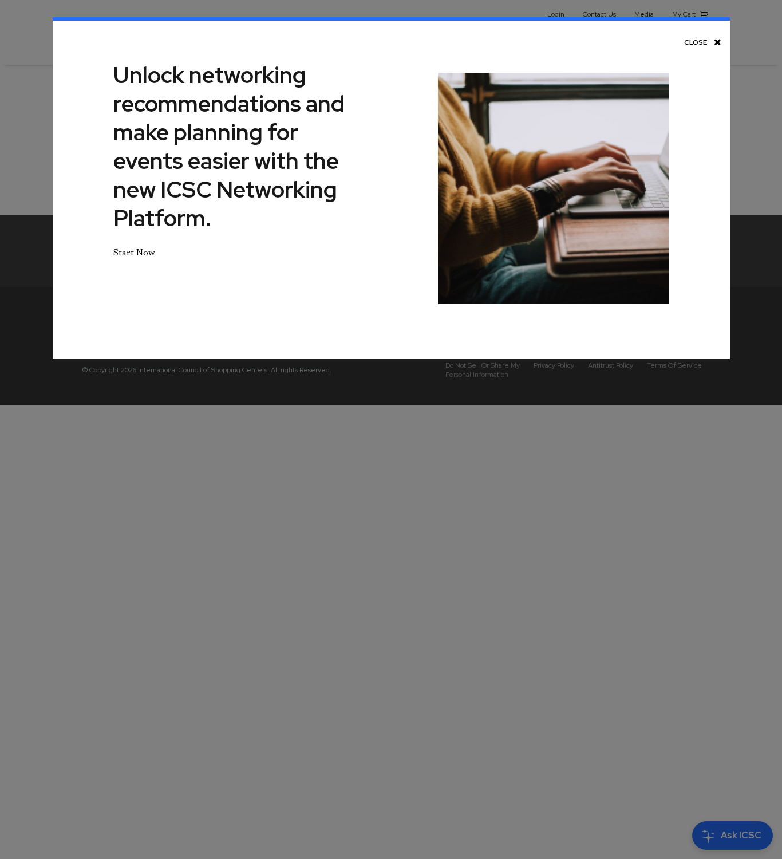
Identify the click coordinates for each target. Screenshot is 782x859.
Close (696, 42)
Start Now (134, 253)
